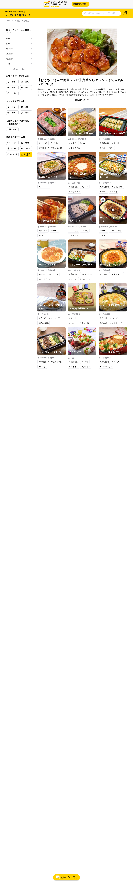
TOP (8, 21)
